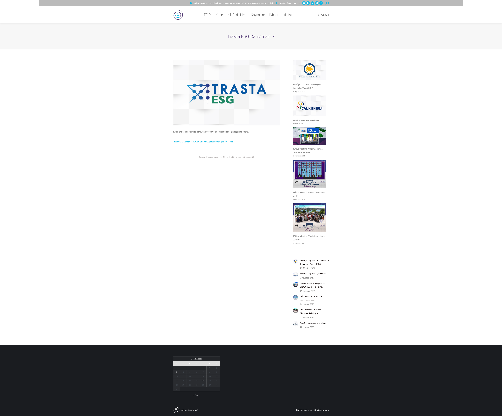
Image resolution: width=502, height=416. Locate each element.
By (231, 157)
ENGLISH (323, 14)
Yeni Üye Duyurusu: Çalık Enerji (306, 120)
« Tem (195, 395)
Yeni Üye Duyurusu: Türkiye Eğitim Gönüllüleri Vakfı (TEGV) (307, 86)
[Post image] (295, 261)
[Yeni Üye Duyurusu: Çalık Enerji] (309, 106)
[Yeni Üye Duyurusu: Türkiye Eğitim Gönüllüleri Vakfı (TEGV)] (309, 70)
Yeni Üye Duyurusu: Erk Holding (313, 323)
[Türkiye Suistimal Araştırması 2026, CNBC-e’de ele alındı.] (309, 136)
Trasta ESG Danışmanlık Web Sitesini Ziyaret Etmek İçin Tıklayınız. (203, 141)
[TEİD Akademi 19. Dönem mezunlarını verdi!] (309, 175)
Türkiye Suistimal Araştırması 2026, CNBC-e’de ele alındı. (308, 151)
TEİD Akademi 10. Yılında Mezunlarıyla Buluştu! (309, 238)
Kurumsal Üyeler (212, 157)
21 (203, 381)
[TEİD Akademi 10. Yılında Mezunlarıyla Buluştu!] (309, 218)
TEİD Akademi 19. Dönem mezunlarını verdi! (309, 194)
